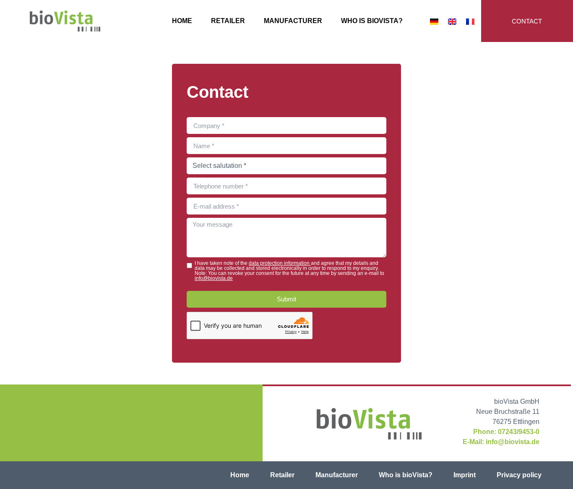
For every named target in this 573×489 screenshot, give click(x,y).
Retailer (228, 20)
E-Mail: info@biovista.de (501, 441)
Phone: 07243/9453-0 (506, 431)
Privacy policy (519, 475)
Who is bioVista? (372, 20)
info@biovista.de (214, 278)
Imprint (464, 475)
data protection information (280, 263)
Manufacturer (293, 20)
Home (182, 20)
